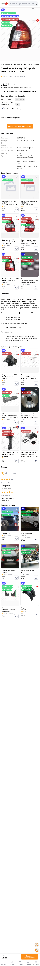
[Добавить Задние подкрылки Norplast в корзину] (36, 615)
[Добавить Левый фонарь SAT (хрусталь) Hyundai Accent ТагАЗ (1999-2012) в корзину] (16, 248)
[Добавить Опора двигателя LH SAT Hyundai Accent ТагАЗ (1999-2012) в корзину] (16, 383)
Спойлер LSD (6, 533)
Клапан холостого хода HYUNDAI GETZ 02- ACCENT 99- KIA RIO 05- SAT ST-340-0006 (29, 455)
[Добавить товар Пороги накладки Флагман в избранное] (36, 509)
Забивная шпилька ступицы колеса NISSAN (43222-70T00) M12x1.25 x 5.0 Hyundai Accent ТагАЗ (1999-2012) (10, 417)
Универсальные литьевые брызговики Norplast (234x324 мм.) (10, 609)
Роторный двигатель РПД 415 (29, 571)
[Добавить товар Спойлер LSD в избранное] (16, 509)
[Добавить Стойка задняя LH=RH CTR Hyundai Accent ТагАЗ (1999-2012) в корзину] (16, 461)
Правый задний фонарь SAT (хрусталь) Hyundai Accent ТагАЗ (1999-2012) (28, 241)
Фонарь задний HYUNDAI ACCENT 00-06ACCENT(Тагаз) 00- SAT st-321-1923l (9, 203)
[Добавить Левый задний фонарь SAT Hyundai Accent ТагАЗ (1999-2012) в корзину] (16, 287)
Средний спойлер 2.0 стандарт (8, 571)
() (25, 157)
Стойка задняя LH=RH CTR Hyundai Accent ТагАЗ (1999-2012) (10, 454)
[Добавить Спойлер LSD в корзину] (16, 538)
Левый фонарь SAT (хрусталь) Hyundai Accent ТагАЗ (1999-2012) (10, 241)
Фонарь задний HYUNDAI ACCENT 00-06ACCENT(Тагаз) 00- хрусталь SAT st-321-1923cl (29, 203)
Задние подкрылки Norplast (27, 609)
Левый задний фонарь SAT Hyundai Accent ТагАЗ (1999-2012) (10, 280)
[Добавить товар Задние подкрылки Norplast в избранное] (36, 584)
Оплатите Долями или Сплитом (19, 91)
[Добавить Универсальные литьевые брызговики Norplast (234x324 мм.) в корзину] (16, 616)
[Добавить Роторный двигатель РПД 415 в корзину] (36, 577)
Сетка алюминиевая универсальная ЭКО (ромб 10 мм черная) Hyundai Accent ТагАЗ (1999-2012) (29, 281)
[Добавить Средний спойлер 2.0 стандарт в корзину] (16, 577)
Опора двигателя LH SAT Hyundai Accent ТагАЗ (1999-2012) (9, 376)
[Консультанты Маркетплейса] (36, 944)
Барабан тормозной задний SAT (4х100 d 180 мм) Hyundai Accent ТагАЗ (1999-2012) (29, 416)
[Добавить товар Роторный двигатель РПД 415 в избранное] (36, 546)
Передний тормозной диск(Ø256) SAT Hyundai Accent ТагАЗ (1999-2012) (28, 376)
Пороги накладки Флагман (26, 534)
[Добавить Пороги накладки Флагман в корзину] (36, 540)
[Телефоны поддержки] (36, 950)
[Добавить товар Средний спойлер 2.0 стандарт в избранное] (16, 546)
